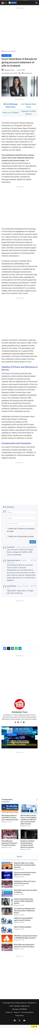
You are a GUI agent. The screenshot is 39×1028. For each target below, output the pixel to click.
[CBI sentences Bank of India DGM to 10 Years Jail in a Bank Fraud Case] (10, 808)
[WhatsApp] (16, 648)
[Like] (31, 547)
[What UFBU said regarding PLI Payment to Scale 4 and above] (10, 834)
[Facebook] (4, 648)
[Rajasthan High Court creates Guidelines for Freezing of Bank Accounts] (7, 865)
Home (5, 51)
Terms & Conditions (27, 1012)
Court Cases (12, 51)
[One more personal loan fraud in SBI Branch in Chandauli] (7, 875)
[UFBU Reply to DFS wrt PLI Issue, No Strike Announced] (7, 884)
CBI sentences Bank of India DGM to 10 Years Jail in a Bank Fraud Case (10, 817)
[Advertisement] (19, 28)
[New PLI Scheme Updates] (7, 929)
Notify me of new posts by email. (21, 536)
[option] (20, 737)
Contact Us (9, 1012)
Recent (19, 856)
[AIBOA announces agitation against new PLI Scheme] (7, 921)
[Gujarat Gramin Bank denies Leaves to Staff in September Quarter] (7, 901)
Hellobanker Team (9, 70)
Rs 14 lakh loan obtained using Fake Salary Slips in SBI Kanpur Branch (24, 911)
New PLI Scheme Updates (22, 927)
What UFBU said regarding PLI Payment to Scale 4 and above (9, 843)
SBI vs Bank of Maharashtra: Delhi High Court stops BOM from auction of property (18, 742)
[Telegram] (20, 648)
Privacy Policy (19, 1015)
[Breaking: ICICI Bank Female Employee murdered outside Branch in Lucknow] (29, 834)
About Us (17, 1012)
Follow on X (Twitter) (10, 112)
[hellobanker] (13, 3)
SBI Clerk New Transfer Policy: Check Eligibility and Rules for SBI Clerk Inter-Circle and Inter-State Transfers (28, 820)
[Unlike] (35, 547)
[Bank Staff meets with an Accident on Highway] (7, 893)
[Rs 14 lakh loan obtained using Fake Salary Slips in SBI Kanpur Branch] (7, 911)
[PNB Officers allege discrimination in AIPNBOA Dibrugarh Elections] (7, 938)
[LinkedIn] (12, 648)
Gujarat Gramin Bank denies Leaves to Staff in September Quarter (23, 901)
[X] (8, 648)
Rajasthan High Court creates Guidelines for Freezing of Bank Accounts (24, 865)
